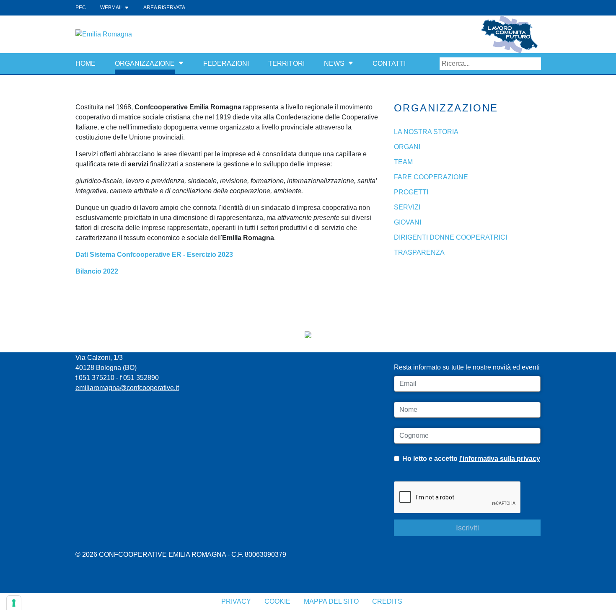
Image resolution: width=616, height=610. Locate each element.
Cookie (277, 601)
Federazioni (226, 63)
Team (403, 161)
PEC (80, 7)
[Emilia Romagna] (103, 33)
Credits (387, 601)
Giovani (407, 222)
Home (85, 63)
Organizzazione (145, 63)
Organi (407, 146)
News (334, 63)
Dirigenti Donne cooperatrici (450, 237)
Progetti (411, 192)
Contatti (389, 63)
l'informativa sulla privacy (499, 458)
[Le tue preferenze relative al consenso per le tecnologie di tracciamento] (14, 603)
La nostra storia (426, 131)
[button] (181, 63)
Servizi (407, 207)
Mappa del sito (331, 601)
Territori (286, 63)
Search (534, 63)
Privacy (236, 601)
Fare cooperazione (431, 177)
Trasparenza (419, 252)
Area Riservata (164, 7)
